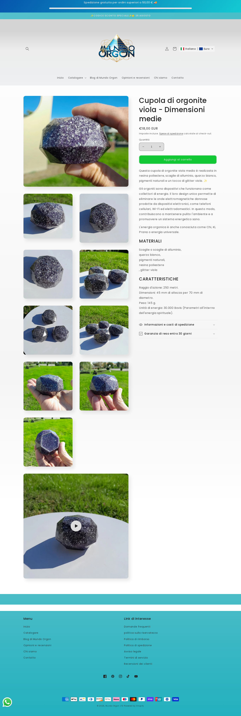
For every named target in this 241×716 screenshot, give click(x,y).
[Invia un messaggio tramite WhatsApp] (7, 702)
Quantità (144, 139)
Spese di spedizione (171, 133)
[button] (27, 49)
